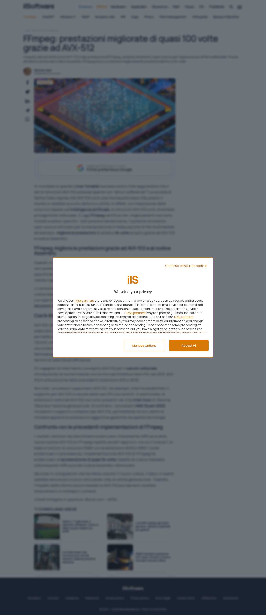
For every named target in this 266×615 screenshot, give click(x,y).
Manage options (144, 345)
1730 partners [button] (84, 300)
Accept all (189, 345)
